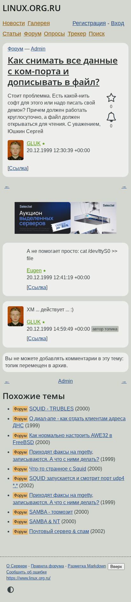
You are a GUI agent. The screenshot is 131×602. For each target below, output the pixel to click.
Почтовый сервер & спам (59, 531)
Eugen (34, 270)
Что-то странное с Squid (57, 468)
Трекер (77, 33)
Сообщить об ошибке (26, 572)
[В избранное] (111, 98)
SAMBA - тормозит (51, 512)
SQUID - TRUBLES (51, 408)
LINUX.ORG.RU (32, 8)
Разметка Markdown (87, 566)
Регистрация (89, 23)
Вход (117, 23)
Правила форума (47, 566)
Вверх (116, 566)
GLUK (34, 143)
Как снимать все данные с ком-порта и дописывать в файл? (63, 70)
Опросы (54, 33)
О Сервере (16, 566)
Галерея (39, 23)
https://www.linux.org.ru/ (28, 578)
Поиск (97, 33)
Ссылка (18, 168)
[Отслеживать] (111, 117)
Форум (32, 33)
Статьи (12, 33)
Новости (14, 23)
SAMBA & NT (44, 521)
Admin (38, 48)
